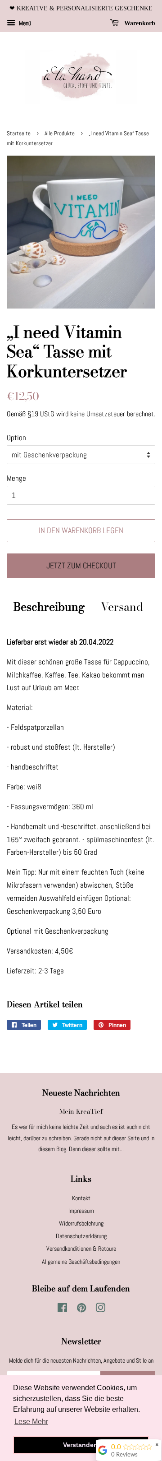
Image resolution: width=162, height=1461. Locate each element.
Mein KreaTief (81, 1111)
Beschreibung (49, 607)
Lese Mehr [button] (31, 1421)
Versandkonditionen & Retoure (81, 1248)
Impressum (81, 1211)
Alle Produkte (60, 133)
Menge (16, 478)
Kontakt (81, 1198)
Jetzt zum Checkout (81, 565)
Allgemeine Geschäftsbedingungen (81, 1262)
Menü (24, 23)
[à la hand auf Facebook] (62, 1309)
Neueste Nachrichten (81, 1093)
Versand (122, 607)
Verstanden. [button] (81, 1444)
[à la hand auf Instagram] (100, 1309)
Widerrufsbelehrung (81, 1223)
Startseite (19, 133)
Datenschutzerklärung (81, 1236)
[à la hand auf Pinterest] (81, 1309)
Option (16, 437)
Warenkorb (138, 23)
